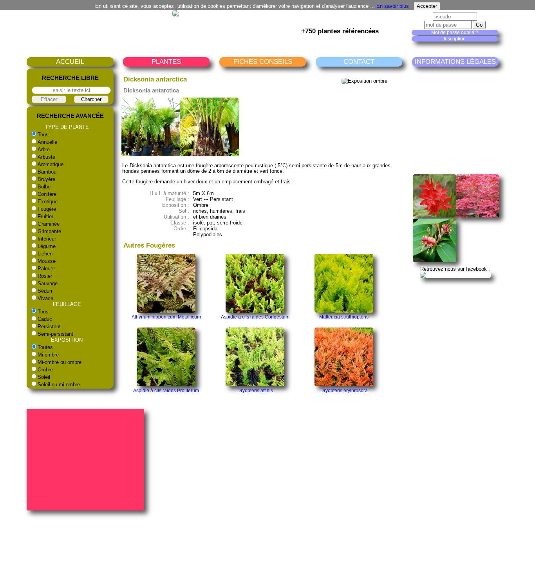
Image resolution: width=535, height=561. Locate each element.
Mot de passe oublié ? (454, 32)
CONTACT (358, 61)
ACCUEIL (70, 61)
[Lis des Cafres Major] (434, 216)
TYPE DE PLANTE (67, 127)
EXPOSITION (67, 340)
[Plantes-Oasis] (455, 275)
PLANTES (166, 61)
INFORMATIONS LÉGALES (455, 61)
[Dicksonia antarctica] (150, 154)
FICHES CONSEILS (262, 61)
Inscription (455, 38)
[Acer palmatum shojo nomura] (478, 216)
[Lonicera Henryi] (434, 260)
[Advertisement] (471, 120)
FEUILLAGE (67, 304)
